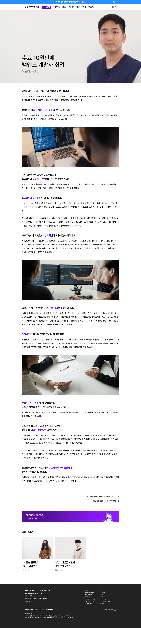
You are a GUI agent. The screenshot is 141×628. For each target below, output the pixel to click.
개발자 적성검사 (81, 7)
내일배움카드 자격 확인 (105, 601)
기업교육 (90, 7)
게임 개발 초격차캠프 (89, 593)
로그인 (114, 7)
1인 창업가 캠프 (88, 603)
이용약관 (36, 609)
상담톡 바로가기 (28, 602)
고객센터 (42, 609)
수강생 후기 (71, 7)
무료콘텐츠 (56, 7)
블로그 (64, 7)
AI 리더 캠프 (87, 597)
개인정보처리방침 (29, 609)
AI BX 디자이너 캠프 (89, 601)
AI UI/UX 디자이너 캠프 (90, 599)
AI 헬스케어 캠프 (88, 595)
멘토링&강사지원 (49, 609)
